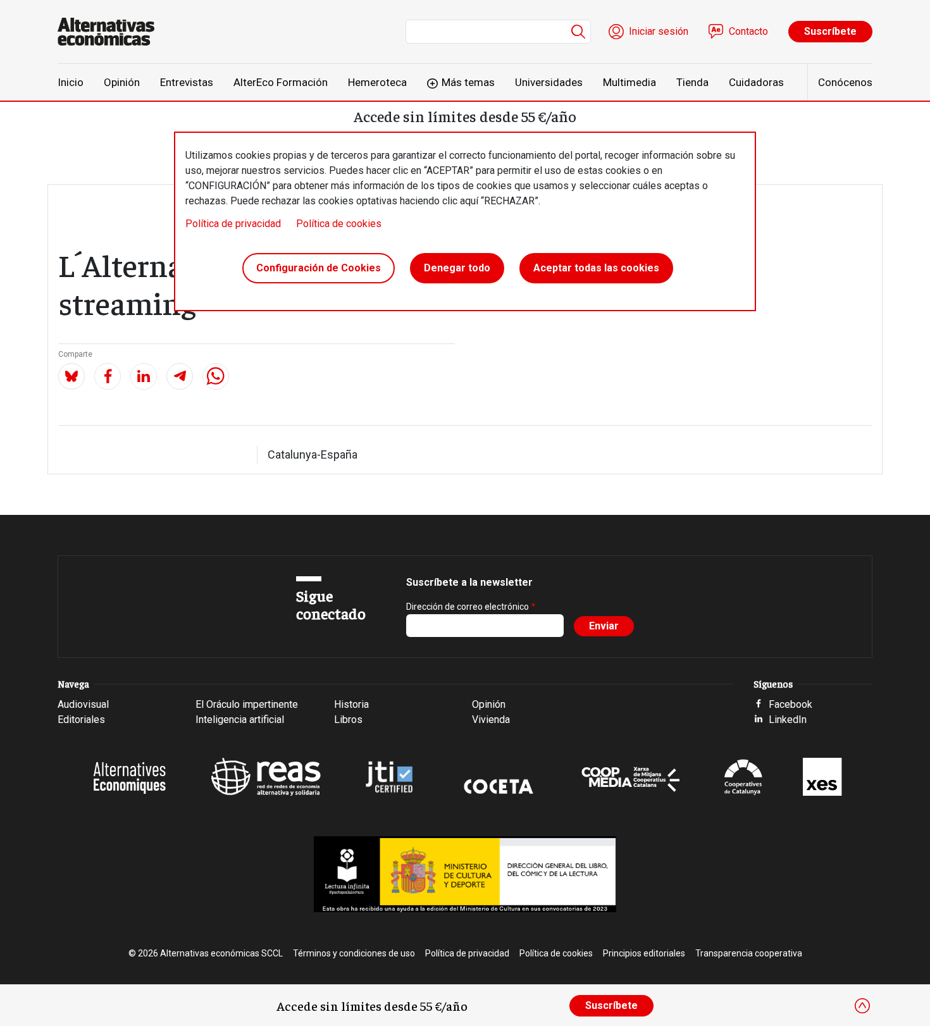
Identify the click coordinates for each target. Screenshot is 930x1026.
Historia (351, 704)
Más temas (468, 82)
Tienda (692, 82)
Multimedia (629, 82)
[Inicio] (111, 32)
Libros (348, 720)
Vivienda (491, 720)
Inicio (71, 82)
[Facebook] (107, 376)
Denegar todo (457, 268)
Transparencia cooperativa (748, 953)
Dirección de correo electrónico (467, 607)
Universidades (549, 82)
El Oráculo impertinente (246, 704)
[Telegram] (179, 376)
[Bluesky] (71, 376)
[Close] (862, 1006)
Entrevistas (186, 82)
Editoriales (81, 720)
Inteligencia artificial (239, 720)
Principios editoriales (644, 953)
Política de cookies (338, 224)
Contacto (748, 31)
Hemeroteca (377, 82)
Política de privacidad (233, 224)
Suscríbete (830, 31)
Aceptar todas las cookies (596, 268)
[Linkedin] (143, 376)
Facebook (790, 704)
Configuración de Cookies (318, 268)
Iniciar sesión (658, 31)
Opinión (122, 82)
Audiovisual (83, 704)
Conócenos (845, 82)
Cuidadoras (756, 82)
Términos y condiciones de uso (354, 953)
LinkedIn (788, 720)
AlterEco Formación (280, 82)
